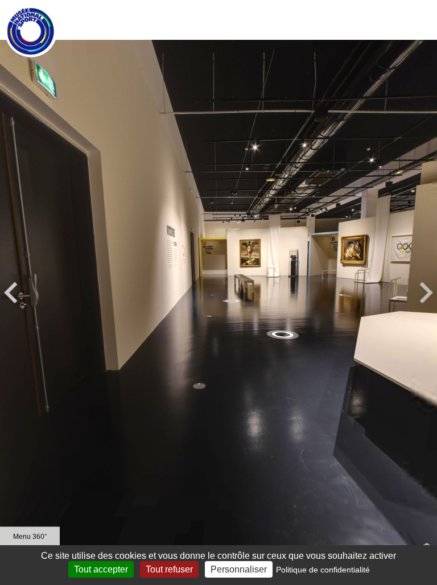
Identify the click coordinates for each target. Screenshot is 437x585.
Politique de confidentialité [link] (323, 569)
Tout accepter (101, 569)
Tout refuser (169, 569)
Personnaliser (239, 569)
